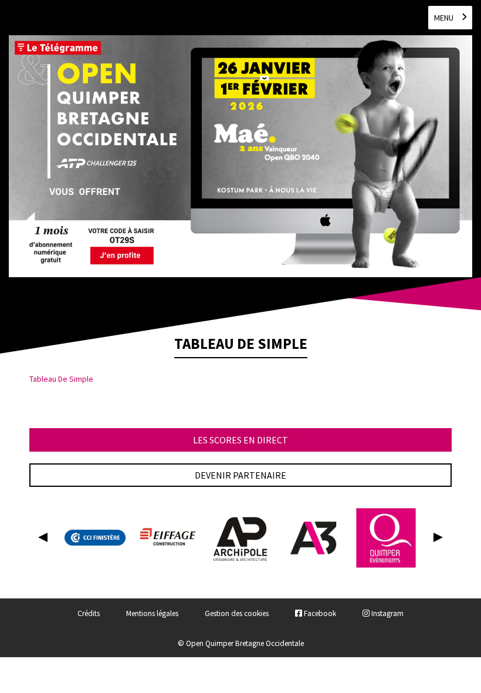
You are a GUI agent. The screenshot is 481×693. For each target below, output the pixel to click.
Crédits (88, 613)
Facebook (319, 613)
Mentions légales (152, 613)
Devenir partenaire (240, 475)
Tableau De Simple (61, 379)
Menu (443, 17)
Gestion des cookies (237, 613)
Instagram (387, 613)
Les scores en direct (240, 440)
